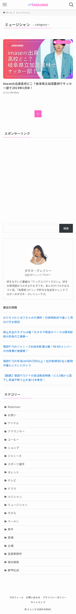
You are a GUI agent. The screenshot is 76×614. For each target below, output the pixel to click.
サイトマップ (38, 602)
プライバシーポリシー (55, 597)
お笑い (12, 415)
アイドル (13, 423)
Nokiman (14, 407)
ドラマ (12, 488)
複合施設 (13, 562)
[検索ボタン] (71, 4)
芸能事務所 (15, 554)
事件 (10, 529)
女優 (10, 546)
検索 (66, 228)
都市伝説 (13, 570)
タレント (13, 472)
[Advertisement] (38, 180)
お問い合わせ (33, 597)
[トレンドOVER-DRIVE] (38, 4)
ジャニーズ (14, 456)
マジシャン (15, 497)
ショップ (13, 448)
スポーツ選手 (16, 464)
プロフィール (16, 597)
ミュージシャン (17, 505)
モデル (12, 513)
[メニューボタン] (4, 4)
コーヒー (13, 439)
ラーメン (13, 521)
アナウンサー (16, 431)
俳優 (10, 537)
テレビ (12, 480)
